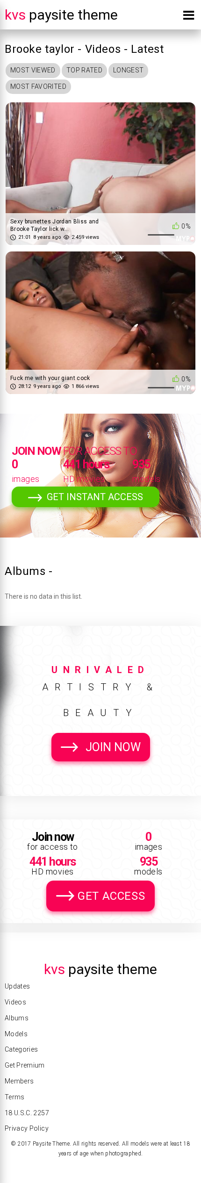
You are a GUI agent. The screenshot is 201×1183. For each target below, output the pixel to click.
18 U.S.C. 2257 (27, 1113)
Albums (17, 1018)
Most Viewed (33, 70)
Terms (15, 1097)
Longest (128, 70)
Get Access (111, 896)
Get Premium (25, 1065)
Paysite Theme (61, 15)
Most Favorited (38, 86)
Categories (21, 1049)
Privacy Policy (27, 1128)
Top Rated (84, 70)
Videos (15, 1002)
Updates (17, 986)
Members (19, 1081)
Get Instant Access (95, 496)
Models (16, 1034)
